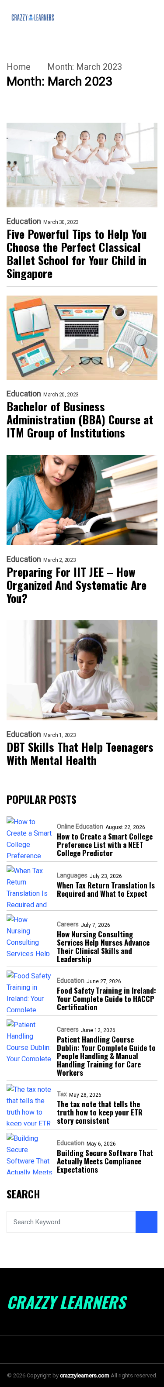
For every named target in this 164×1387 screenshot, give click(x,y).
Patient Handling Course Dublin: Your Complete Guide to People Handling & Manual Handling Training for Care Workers (106, 1056)
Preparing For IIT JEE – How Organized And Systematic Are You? (77, 585)
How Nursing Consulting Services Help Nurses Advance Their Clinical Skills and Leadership (103, 946)
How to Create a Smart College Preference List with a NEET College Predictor (105, 844)
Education (24, 221)
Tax (62, 1094)
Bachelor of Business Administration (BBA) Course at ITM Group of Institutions (80, 419)
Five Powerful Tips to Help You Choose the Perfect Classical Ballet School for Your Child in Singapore (77, 253)
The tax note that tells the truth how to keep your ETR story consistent (100, 1112)
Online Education (80, 826)
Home (19, 67)
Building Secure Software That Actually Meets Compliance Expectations (105, 1161)
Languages (72, 875)
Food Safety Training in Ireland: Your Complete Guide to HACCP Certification (106, 998)
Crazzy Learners (66, 1302)
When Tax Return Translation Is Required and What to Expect (106, 889)
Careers (68, 924)
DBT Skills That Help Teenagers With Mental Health (80, 753)
